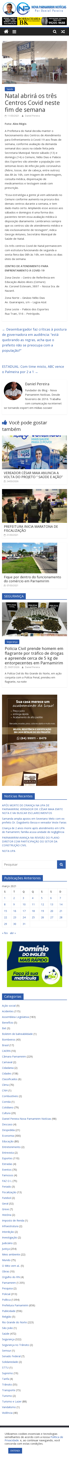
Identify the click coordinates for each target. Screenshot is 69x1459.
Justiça (6, 1248)
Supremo (7, 1373)
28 (60, 917)
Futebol (6, 1198)
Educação (8, 1141)
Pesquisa (7, 1288)
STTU (5, 1367)
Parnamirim (9, 1282)
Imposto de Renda (13, 1220)
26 (42, 917)
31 (24, 924)
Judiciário (7, 1243)
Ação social (9, 1005)
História (6, 1215)
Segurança (12, 641)
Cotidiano (7, 1107)
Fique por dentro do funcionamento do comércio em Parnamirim (32, 579)
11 (33, 904)
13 (51, 904)
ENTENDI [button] (15, 1450)
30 (14, 924)
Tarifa (5, 1379)
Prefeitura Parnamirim (15, 1305)
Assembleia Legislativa (15, 1017)
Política (6, 1299)
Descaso (7, 1124)
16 (14, 911)
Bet (4, 1028)
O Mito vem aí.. (11, 1265)
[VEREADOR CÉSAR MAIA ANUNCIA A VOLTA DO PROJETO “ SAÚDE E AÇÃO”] (34, 438)
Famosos (7, 1175)
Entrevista (8, 1152)
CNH (5, 1090)
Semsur (6, 1350)
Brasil (5, 1045)
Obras (5, 1271)
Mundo (6, 1260)
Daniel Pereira (32, 115)
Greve (5, 1209)
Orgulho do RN (11, 1277)
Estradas (7, 1164)
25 (33, 917)
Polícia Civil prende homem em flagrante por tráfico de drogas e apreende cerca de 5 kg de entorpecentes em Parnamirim (34, 655)
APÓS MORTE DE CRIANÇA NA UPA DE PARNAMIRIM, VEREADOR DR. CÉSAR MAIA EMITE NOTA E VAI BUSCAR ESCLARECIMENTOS (32, 809)
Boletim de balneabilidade (17, 1034)
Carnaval (7, 1062)
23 (14, 917)
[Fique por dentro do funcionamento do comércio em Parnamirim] (29, 545)
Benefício (7, 1022)
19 (42, 911)
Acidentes (8, 1011)
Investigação (9, 1237)
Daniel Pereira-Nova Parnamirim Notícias (26, 1118)
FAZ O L (7, 1181)
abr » (13, 933)
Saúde (10, 89)
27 (51, 917)
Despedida (8, 1130)
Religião (6, 1316)
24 (24, 917)
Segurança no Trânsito (15, 1345)
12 (42, 904)
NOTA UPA (8, 851)
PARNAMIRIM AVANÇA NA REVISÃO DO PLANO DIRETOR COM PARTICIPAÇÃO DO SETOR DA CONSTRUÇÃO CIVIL (30, 841)
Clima (5, 1084)
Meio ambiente (11, 1254)
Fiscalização (9, 1192)
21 (60, 911)
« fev (5, 933)
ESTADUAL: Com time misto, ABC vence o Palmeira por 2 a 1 (33, 369)
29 (5, 924)
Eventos (7, 1169)
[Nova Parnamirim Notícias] (6, 32)
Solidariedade (10, 1362)
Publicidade (8, 1311)
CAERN (6, 1051)
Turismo (7, 1396)
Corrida (6, 1101)
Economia (8, 1135)
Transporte (8, 1390)
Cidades (6, 1073)
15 (5, 911)
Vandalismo (9, 1407)
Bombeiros (8, 1039)
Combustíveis (10, 1096)
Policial (6, 1294)
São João (7, 1328)
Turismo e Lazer (12, 1401)
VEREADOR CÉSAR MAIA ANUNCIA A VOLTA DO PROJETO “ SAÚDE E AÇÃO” (33, 475)
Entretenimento (11, 1147)
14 (60, 904)
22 (5, 917)
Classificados (9, 1079)
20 (51, 911)
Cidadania (8, 1068)
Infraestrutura (10, 1226)
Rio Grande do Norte (14, 1322)
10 (24, 904)
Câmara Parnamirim (14, 1056)
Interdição (8, 1232)
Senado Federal (11, 1356)
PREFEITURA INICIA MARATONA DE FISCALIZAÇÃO (31, 528)
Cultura (6, 1113)
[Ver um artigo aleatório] (63, 31)
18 (33, 911)
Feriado (6, 1186)
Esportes (7, 1158)
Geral (5, 1203)
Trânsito (7, 1384)
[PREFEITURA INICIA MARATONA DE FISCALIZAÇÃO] (34, 491)
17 (24, 911)
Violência (7, 1412)
